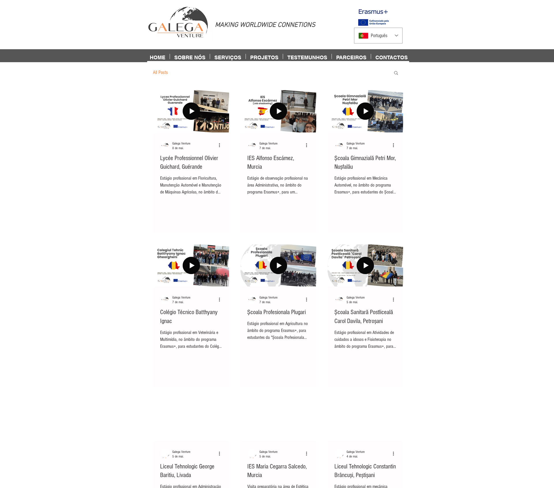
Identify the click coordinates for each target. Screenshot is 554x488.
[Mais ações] (221, 145)
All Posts (160, 72)
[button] (396, 73)
